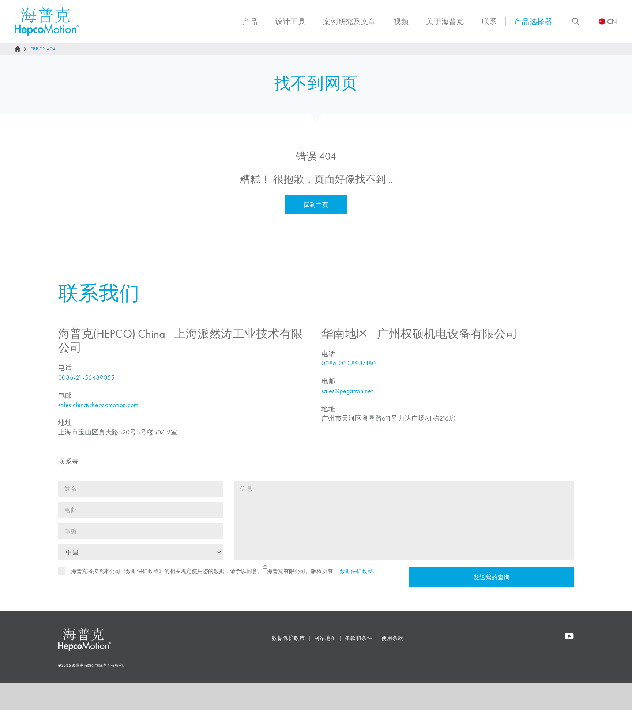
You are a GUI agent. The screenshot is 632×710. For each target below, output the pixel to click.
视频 (401, 21)
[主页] (17, 49)
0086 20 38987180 (348, 363)
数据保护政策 (356, 571)
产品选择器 (533, 21)
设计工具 (290, 21)
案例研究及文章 (349, 21)
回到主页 (316, 204)
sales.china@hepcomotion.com (98, 405)
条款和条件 (358, 638)
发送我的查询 (491, 577)
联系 (489, 21)
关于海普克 (445, 21)
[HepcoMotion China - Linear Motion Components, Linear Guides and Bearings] (47, 21)
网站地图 (325, 638)
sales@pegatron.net (347, 391)
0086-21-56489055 (86, 377)
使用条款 (392, 638)
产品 (249, 21)
